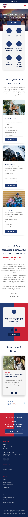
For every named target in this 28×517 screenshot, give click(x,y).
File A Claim (5, 500)
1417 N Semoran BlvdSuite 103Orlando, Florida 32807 (8, 448)
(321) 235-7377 (14, 1)
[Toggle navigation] (25, 5)
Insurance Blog (6, 487)
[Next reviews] (16, 329)
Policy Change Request (8, 502)
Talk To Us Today (14, 431)
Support (5, 495)
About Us (5, 479)
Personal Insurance (7, 467)
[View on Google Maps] (4, 459)
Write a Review (14, 334)
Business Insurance (7, 469)
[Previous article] (12, 393)
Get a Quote (14, 23)
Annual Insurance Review (9, 505)
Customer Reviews (7, 482)
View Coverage (11, 139)
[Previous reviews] (12, 329)
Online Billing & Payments (9, 497)
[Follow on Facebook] (7, 459)
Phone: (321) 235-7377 (8, 452)
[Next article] (16, 393)
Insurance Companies (8, 484)
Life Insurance (6, 472)
